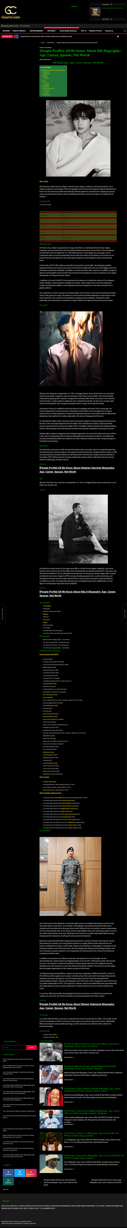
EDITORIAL (51, 31)
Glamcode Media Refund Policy (112, 8)
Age (44, 80)
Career (44, 81)
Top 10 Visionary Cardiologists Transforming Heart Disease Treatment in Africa (18, 1073)
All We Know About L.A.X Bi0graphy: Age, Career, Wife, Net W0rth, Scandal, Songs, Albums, (91, 1134)
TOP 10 (83, 31)
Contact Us (109, 31)
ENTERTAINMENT (38, 30)
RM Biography (46, 73)
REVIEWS (6, 31)
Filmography (46, 86)
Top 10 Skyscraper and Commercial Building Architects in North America (19, 1116)
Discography (46, 85)
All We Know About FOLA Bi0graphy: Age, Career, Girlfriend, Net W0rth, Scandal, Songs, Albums (94, 1156)
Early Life (45, 75)
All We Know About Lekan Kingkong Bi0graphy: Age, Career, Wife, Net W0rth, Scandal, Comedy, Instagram (92, 1112)
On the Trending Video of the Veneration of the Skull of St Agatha (18, 1060)
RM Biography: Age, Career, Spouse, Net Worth (53, 70)
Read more (5, 1189)
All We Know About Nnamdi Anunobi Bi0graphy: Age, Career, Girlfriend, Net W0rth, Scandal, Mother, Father (92, 1089)
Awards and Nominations (49, 88)
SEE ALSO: (47, 78)
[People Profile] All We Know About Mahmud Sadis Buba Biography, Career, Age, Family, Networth (90, 1067)
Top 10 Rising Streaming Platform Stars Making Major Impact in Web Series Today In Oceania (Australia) (19, 1092)
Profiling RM (46, 72)
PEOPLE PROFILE (19, 31)
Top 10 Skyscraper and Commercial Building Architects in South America (18, 1105)
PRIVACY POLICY (95, 31)
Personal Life (47, 90)
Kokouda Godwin (68, 1057)
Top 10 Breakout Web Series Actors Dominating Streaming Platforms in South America (18, 1079)
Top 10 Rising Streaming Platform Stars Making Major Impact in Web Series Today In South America (19, 1086)
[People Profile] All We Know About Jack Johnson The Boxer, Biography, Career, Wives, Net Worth (91, 1045)
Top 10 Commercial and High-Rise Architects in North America (19, 1111)
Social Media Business (68, 31)
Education (45, 77)
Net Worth (46, 93)
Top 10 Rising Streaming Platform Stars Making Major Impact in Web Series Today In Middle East (19, 1099)
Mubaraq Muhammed (45, 59)
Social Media (47, 94)
